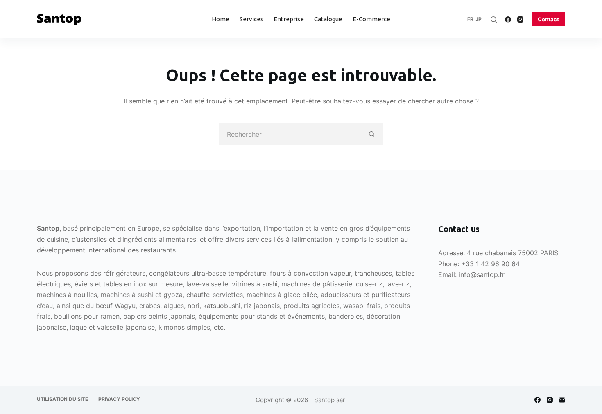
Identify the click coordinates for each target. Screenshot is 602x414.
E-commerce (371, 19)
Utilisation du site (62, 399)
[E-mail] (562, 400)
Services (251, 19)
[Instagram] (520, 19)
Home (220, 19)
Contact (548, 19)
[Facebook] (508, 19)
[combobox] (290, 134)
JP (478, 19)
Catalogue (328, 19)
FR (470, 19)
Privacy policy (119, 399)
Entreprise (289, 19)
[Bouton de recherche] (371, 134)
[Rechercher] (494, 19)
